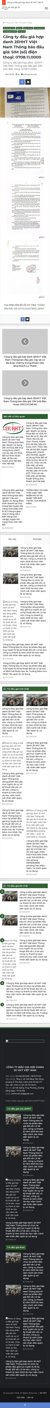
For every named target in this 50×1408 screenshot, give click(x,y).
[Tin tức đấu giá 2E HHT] (12, 8)
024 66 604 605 (22, 1076)
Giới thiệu (21, 1397)
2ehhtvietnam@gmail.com (22, 1093)
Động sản (19, 28)
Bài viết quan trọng (23, 22)
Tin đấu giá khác (39, 28)
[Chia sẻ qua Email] (28, 82)
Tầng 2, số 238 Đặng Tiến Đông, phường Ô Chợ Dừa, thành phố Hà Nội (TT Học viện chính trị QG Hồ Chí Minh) (25, 1082)
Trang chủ (9, 22)
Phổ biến (37, 539)
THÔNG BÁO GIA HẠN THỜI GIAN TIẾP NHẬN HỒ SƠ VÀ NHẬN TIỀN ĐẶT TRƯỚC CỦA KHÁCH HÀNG (37, 497)
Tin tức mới (21, 31)
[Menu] (46, 8)
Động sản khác (28, 28)
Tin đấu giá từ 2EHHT (10, 31)
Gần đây (12, 539)
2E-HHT (43, 1393)
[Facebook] (22, 82)
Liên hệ (30, 1397)
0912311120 (36, 1076)
